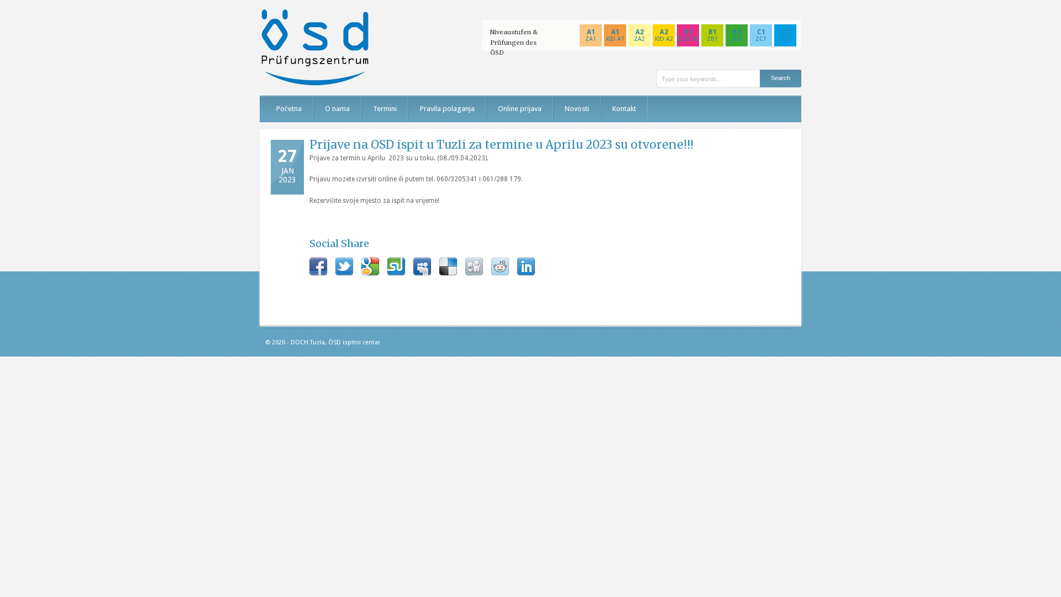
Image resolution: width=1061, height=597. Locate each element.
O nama (337, 108)
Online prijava (520, 108)
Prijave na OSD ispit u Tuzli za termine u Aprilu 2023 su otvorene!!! (501, 144)
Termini (385, 108)
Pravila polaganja (447, 108)
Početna (289, 108)
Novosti (577, 108)
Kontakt (624, 108)
